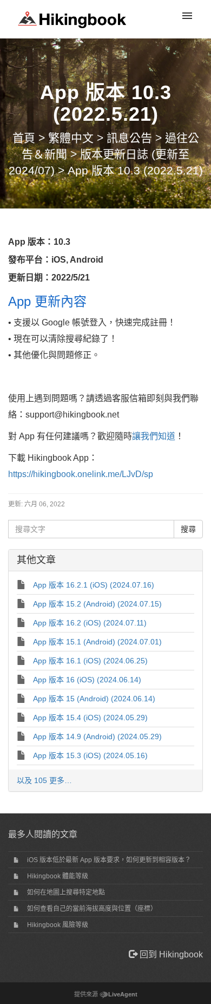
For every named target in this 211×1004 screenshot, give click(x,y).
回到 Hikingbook (170, 954)
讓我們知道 (153, 436)
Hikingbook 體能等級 (57, 876)
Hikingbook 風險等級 (57, 925)
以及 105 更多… (44, 780)
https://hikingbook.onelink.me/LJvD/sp (80, 474)
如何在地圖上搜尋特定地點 (66, 892)
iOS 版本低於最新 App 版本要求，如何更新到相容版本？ (109, 860)
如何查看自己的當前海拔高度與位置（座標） (92, 908)
